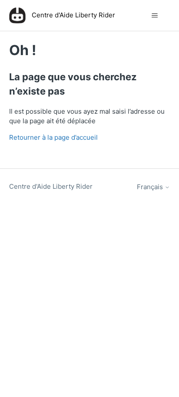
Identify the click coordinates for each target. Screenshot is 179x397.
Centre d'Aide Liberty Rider (51, 186)
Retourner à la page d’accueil (53, 137)
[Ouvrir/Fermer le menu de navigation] (154, 16)
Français (151, 186)
